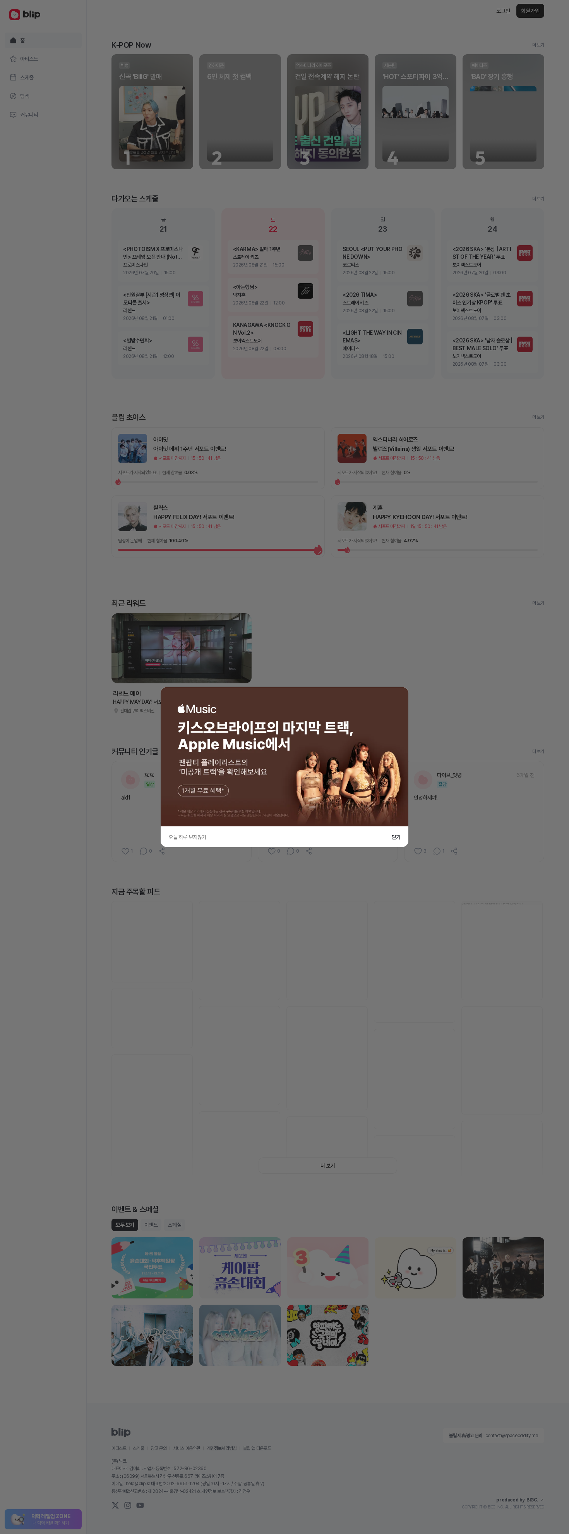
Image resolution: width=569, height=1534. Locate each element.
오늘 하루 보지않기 (187, 837)
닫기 (396, 837)
